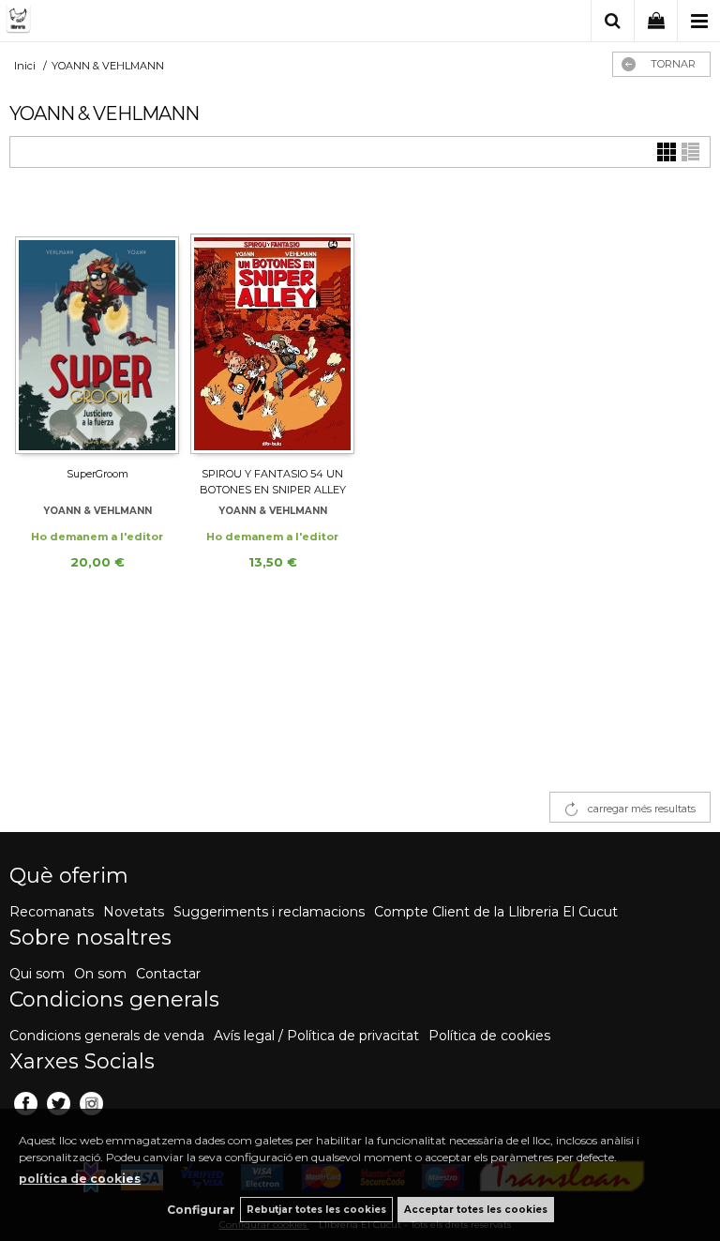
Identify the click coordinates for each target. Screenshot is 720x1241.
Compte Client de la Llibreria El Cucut (496, 911)
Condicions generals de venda (106, 1035)
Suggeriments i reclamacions (269, 911)
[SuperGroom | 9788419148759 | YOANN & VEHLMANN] (97, 325)
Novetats (133, 911)
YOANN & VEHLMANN (97, 511)
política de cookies (80, 1179)
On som (100, 973)
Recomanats (51, 911)
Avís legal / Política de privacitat (316, 1035)
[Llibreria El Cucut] (98, 22)
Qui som (37, 973)
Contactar (168, 973)
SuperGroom (97, 473)
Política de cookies (489, 1035)
